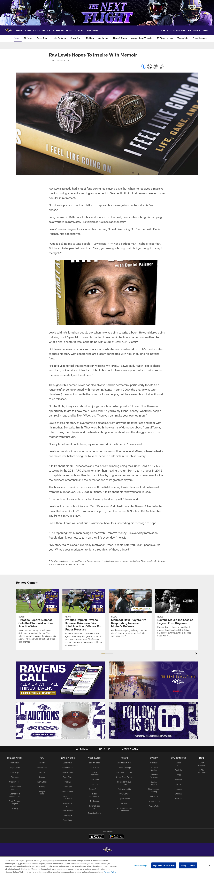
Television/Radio (94, 813)
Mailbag (67, 782)
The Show (94, 784)
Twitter (178, 784)
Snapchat (178, 794)
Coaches (42, 777)
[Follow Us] (153, 720)
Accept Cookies (188, 865)
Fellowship (15, 777)
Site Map (15, 808)
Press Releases (67, 811)
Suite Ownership (124, 789)
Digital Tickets (124, 799)
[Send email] (155, 68)
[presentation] (197, 653)
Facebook (178, 779)
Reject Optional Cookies (164, 865)
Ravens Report (94, 789)
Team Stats (42, 772)
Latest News (67, 763)
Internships (14, 772)
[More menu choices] (102, 30)
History (42, 787)
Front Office (42, 782)
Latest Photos (67, 767)
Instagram (178, 789)
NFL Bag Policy (154, 801)
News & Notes (67, 791)
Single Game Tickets (124, 777)
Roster (42, 763)
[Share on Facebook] (143, 68)
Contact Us (14, 763)
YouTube (178, 799)
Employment (15, 767)
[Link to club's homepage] (8, 30)
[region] (107, 865)
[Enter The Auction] (60, 720)
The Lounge (94, 801)
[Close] (209, 865)
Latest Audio (94, 767)
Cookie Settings (140, 865)
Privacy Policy (110, 872)
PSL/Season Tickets (124, 772)
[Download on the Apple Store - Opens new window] (96, 836)
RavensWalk (154, 806)
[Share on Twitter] (149, 68)
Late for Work (67, 772)
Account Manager (124, 767)
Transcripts (67, 815)
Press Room (67, 820)
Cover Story (67, 777)
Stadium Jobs (14, 782)
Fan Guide (154, 796)
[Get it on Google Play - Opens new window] (116, 838)
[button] (103, 653)
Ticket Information (124, 763)
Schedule (154, 763)
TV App (178, 775)
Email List (178, 770)
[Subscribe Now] (60, 680)
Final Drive (95, 779)
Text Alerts (124, 803)
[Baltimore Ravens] (107, 850)
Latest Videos (94, 763)
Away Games (124, 794)
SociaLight (67, 787)
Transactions (42, 767)
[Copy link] (161, 66)
